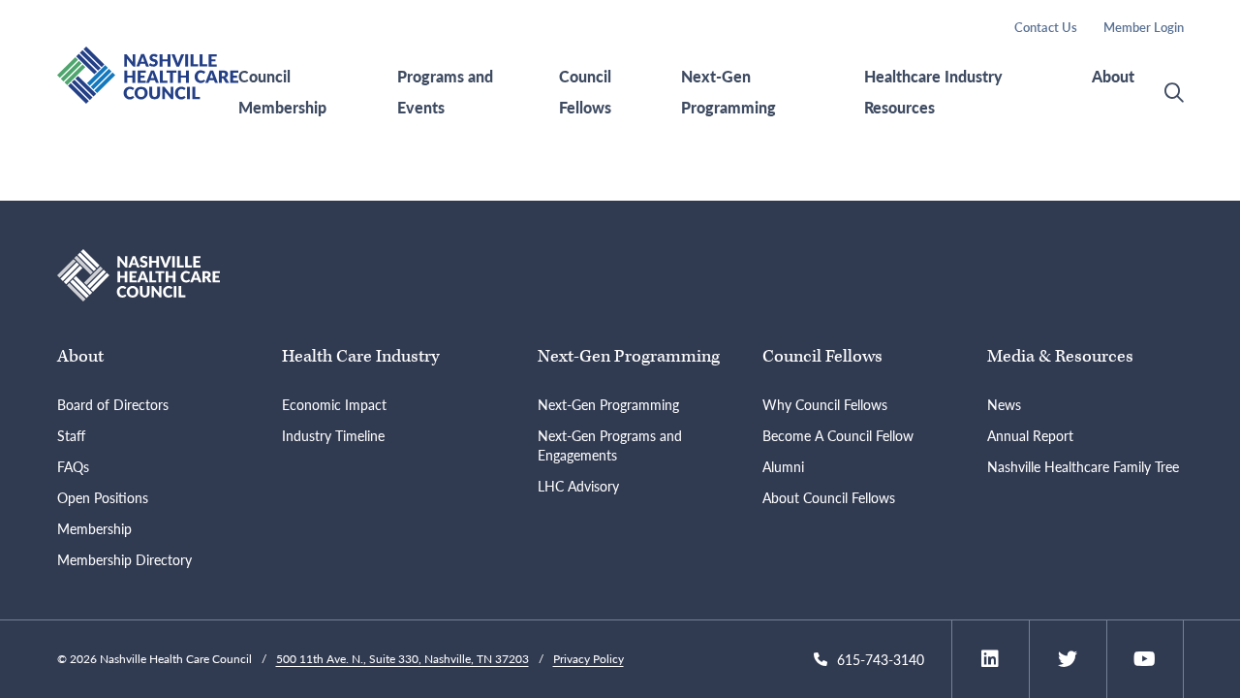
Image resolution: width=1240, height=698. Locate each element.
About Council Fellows (828, 497)
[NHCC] (139, 273)
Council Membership (282, 92)
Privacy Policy (588, 658)
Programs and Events (445, 92)
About (1113, 76)
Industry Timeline (333, 435)
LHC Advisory (578, 485)
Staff (71, 435)
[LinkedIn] (990, 659)
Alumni (783, 466)
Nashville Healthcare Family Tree (1083, 466)
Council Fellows (585, 92)
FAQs (73, 466)
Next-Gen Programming (728, 92)
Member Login (1143, 26)
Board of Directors (113, 404)
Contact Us (1045, 26)
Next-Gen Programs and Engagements (610, 445)
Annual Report (1030, 435)
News (1004, 404)
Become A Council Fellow (838, 435)
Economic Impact (334, 404)
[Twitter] (1067, 659)
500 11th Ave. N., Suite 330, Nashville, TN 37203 (402, 658)
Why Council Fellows (824, 404)
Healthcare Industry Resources (933, 92)
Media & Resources (1060, 356)
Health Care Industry (360, 356)
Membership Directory (124, 559)
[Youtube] (1144, 659)
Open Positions (102, 497)
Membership (94, 528)
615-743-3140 (880, 659)
